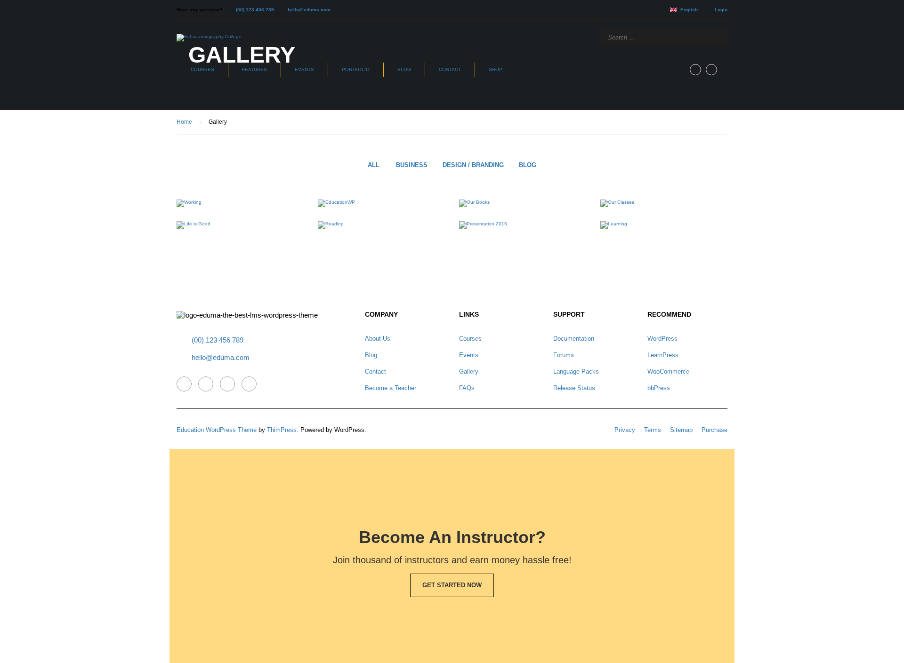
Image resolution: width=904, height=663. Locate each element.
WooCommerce (668, 371)
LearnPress (662, 355)
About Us (377, 338)
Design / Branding (473, 164)
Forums (563, 355)
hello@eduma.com (309, 9)
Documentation (573, 338)
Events (304, 69)
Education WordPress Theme (217, 429)
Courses (202, 69)
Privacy (624, 429)
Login (721, 9)
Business (412, 164)
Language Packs (576, 371)
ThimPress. (283, 429)
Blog (404, 69)
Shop (495, 69)
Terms (652, 429)
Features (254, 69)
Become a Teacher (390, 387)
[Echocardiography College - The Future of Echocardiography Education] (209, 37)
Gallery (468, 371)
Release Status (574, 387)
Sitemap (681, 429)
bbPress (658, 387)
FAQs (467, 387)
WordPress (662, 338)
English (689, 9)
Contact (450, 69)
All (373, 164)
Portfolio (356, 69)
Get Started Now (452, 585)
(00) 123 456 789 (255, 9)
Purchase (714, 429)
